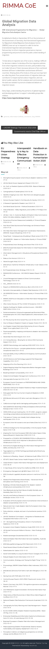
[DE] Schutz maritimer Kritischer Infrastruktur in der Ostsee (23, 265)
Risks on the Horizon (10, 258)
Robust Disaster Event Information (15, 557)
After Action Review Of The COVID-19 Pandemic (19, 304)
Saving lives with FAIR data (12, 576)
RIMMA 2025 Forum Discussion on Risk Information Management (25, 299)
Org (33, 116)
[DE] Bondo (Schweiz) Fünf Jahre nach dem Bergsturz (21, 570)
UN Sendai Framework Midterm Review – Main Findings (22, 530)
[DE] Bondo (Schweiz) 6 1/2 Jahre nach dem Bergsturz (21, 398)
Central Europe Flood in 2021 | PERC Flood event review (22, 579)
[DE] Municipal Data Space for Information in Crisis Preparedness (25, 248)
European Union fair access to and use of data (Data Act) (22, 422)
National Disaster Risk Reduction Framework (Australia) (22, 600)
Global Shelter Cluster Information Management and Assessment (25, 462)
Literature (27, 116)
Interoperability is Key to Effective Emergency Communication (24, 354)
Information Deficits (16, 116)
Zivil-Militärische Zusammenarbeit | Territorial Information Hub (24, 590)
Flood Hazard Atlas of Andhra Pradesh (16, 547)
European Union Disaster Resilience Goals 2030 (19, 527)
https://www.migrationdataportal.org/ (16, 98)
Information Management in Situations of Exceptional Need (23, 253)
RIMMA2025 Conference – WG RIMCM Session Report (21, 273)
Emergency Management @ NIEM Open (17, 471)
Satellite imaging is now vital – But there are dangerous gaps (24, 195)
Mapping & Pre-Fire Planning (13, 364)
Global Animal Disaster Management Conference (20, 376)
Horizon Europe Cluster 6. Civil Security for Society (20, 200)
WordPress (33, 645)
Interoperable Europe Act (12, 379)
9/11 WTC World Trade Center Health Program (18, 459)
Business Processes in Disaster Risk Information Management (24, 621)
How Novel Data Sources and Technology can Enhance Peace (24, 225)
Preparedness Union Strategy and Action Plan (19, 244)
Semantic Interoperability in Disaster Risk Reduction (21, 290)
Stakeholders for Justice (11, 550)
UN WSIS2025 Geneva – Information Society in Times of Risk (23, 293)
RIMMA (37, 116)
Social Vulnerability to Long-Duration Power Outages (21, 554)
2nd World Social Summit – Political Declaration (19, 206)
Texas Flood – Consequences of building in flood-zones (21, 236)
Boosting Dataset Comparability (14, 373)
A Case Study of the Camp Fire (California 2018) (19, 468)
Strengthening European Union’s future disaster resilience (23, 178)
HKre (2, 164)
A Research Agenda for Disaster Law (15, 203)
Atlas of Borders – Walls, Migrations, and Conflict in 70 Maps (23, 210)
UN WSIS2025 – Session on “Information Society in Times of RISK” (24, 239)
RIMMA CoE (19, 5)
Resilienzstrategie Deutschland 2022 (15, 535)
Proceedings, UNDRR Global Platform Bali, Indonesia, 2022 (23, 565)
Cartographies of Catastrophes (13, 191)
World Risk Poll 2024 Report (12, 337)
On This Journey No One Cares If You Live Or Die (19, 320)
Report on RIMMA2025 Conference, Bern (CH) (19, 287)
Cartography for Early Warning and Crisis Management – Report (25, 605)
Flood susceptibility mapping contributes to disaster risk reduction (25, 331)
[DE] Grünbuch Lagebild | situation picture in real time (21, 474)
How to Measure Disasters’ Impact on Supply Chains (20, 323)
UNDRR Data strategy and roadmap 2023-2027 (19, 345)
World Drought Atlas (10, 261)
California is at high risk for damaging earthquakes (20, 403)
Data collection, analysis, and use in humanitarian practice (22, 511)
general (6, 116)
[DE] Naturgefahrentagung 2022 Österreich (18, 544)
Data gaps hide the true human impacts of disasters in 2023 (23, 393)
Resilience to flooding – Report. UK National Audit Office (22, 456)
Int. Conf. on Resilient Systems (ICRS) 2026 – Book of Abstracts (24, 186)
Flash (43, 643)
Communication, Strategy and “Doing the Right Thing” (22, 560)
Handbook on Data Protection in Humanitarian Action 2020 (40, 154)
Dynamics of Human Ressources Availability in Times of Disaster (24, 220)
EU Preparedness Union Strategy (14, 270)
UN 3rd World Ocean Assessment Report (17, 183)
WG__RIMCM (7, 284)
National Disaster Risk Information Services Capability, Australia (24, 539)
